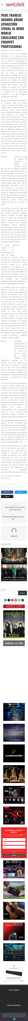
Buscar (3, 589)
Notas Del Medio (11, 50)
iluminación (15, 486)
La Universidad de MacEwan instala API (13, 517)
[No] (26, 1016)
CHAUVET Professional (12, 484)
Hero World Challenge (7, 486)
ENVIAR (14, 855)
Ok (14, 1018)
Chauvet (3, 484)
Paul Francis (22, 486)
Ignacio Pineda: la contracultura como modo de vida (15, 508)
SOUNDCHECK (4, 50)
